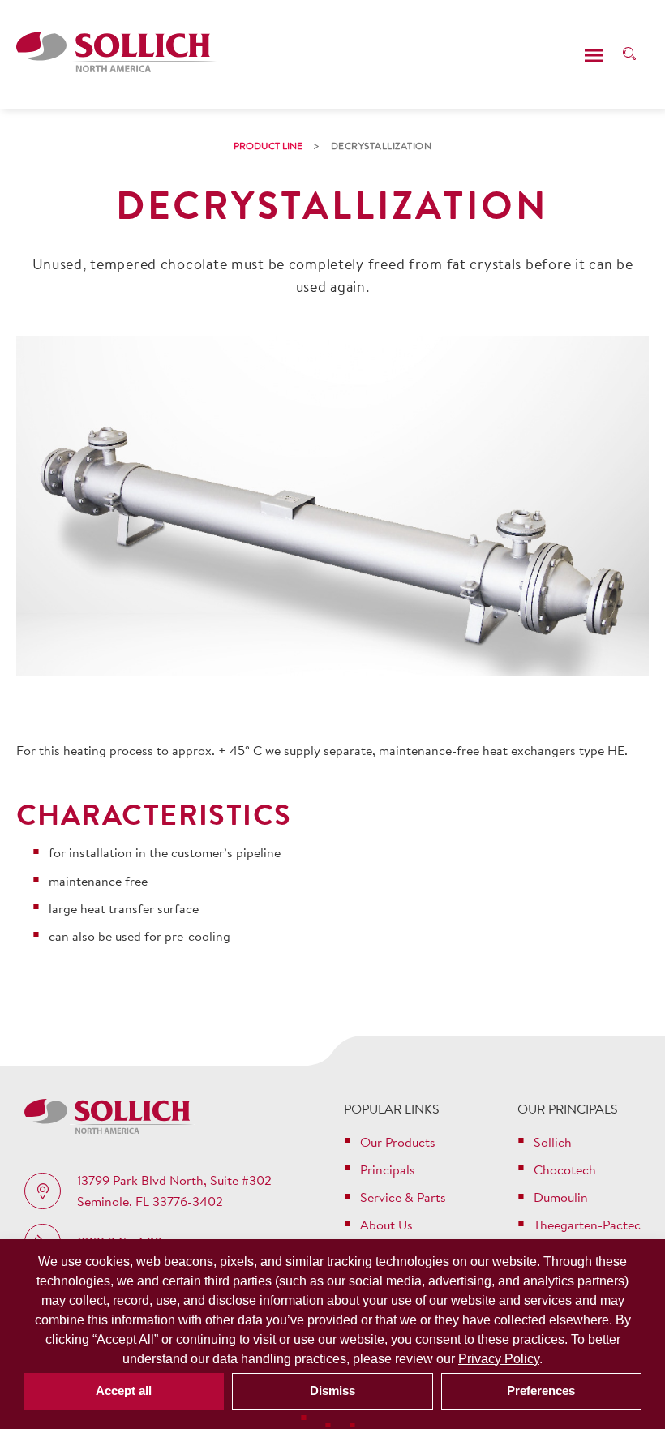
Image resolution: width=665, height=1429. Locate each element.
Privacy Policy (498, 1359)
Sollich (553, 1142)
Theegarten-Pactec (587, 1225)
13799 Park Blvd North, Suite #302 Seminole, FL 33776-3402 (174, 1190)
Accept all (124, 1390)
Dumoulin (561, 1197)
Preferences (541, 1390)
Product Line (268, 145)
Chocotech (565, 1169)
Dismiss (332, 1390)
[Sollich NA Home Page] (116, 55)
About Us (386, 1225)
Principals (387, 1169)
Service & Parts (403, 1197)
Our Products (397, 1142)
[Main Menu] (593, 55)
